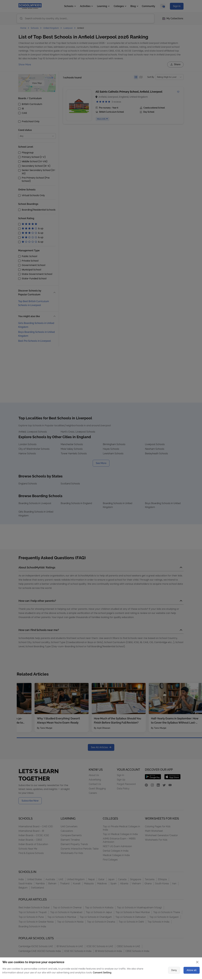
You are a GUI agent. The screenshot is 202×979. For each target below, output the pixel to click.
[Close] (181, 460)
